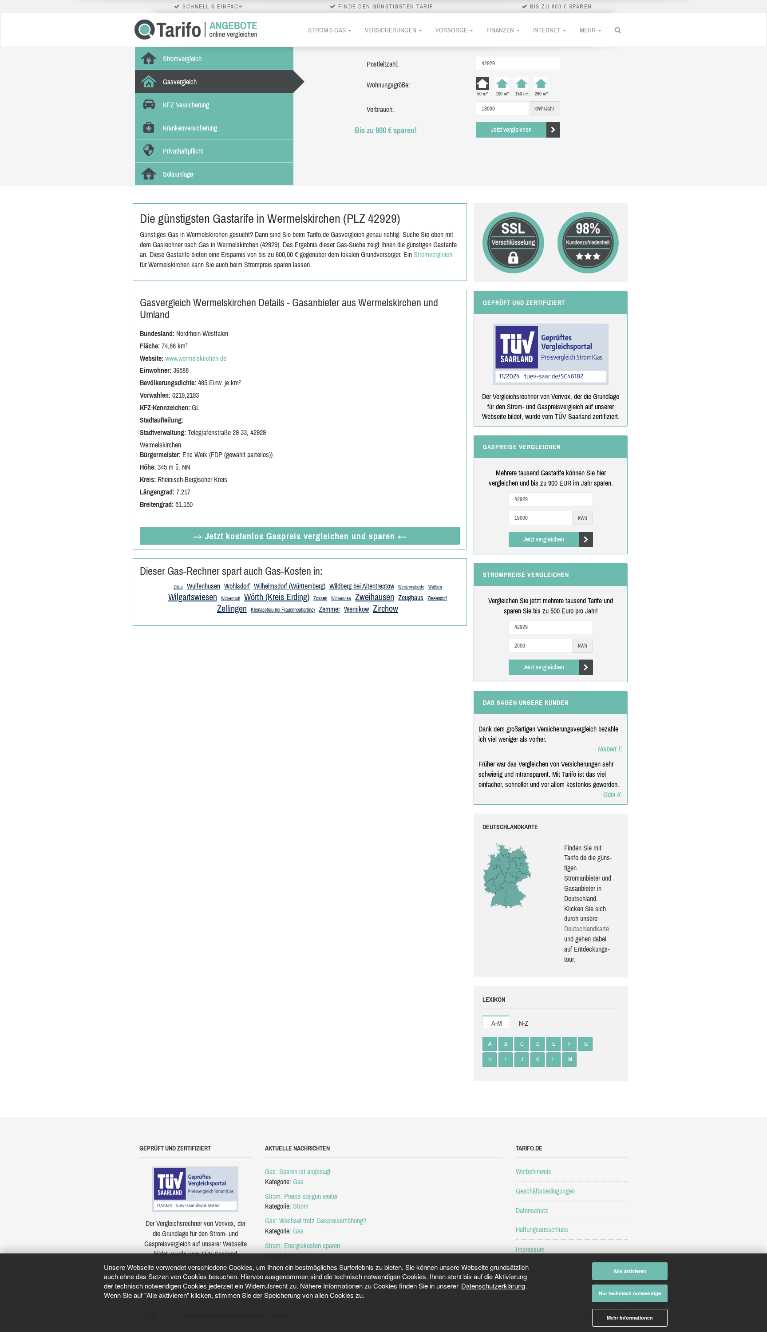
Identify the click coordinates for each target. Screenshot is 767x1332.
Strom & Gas (327, 30)
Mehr (588, 30)
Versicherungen (391, 30)
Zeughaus (410, 597)
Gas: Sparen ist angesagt (298, 1171)
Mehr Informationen (630, 1317)
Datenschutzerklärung (493, 1285)
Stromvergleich (433, 254)
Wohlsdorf (237, 586)
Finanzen (500, 30)
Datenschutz (532, 1210)
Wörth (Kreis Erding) (276, 597)
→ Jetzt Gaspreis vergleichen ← (300, 536)
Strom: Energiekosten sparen (302, 1245)
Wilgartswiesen (192, 597)
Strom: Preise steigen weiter (301, 1196)
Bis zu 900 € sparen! (386, 130)
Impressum (530, 1249)
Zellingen (232, 608)
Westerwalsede (411, 587)
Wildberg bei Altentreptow (361, 586)
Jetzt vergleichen (511, 129)
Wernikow (356, 609)
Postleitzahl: (383, 64)
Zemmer (329, 609)
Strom (300, 1206)
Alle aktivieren (629, 1271)
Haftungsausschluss (542, 1229)
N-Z (523, 1023)
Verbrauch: (380, 109)
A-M (496, 1023)
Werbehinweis (533, 1171)
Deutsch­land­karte (586, 929)
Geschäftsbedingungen (545, 1191)
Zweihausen (374, 597)
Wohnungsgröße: (388, 85)
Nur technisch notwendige (630, 1293)
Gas (298, 1182)
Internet (547, 30)
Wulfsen (435, 587)
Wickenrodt (230, 598)
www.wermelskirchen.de (195, 358)
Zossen (320, 598)
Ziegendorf (437, 598)
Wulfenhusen (203, 586)
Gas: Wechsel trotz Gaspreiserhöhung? (315, 1221)
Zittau (178, 587)
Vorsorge (452, 30)
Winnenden (341, 598)
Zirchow (385, 608)
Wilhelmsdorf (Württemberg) (289, 586)
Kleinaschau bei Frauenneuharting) (283, 610)
